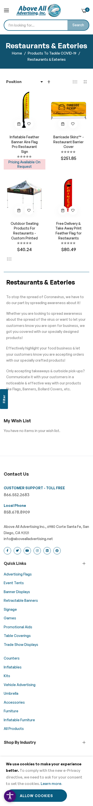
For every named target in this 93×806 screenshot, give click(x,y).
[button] (29, 123)
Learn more (51, 783)
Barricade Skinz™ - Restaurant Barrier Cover (68, 142)
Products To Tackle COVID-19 (52, 53)
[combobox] (46, 25)
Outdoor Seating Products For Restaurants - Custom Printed (24, 230)
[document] (46, 781)
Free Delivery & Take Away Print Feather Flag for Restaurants (68, 230)
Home (17, 53)
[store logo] (38, 10)
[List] (75, 82)
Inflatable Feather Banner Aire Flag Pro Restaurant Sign (24, 144)
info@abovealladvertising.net (28, 539)
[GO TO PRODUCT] (18, 123)
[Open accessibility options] (10, 796)
